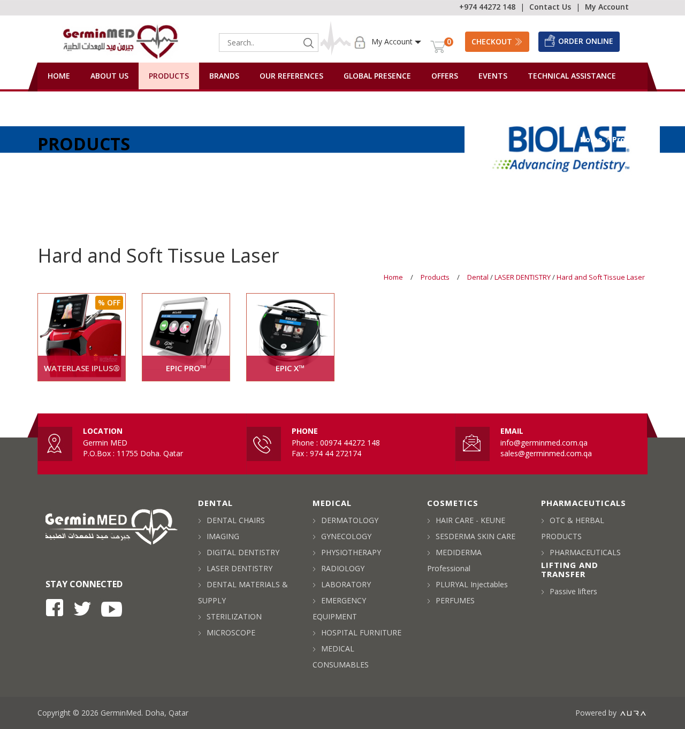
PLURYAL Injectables (472, 584)
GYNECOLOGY (346, 536)
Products (169, 76)
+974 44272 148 (487, 7)
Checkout (491, 41)
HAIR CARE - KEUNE (470, 520)
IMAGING (223, 536)
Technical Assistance (572, 76)
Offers (444, 76)
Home (59, 76)
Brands (224, 76)
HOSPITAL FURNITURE (361, 632)
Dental (478, 277)
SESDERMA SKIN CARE (475, 536)
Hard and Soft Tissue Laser (601, 277)
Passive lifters (573, 591)
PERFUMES (455, 600)
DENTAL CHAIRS (236, 520)
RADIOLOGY (342, 568)
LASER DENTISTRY (523, 277)
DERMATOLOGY (349, 520)
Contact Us (550, 7)
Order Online (585, 41)
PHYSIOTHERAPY (351, 552)
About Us (109, 76)
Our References (291, 76)
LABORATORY (346, 584)
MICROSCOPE (231, 632)
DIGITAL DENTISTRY (243, 552)
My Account (607, 7)
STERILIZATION (234, 616)
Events (492, 76)
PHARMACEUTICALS (585, 552)
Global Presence (377, 76)
